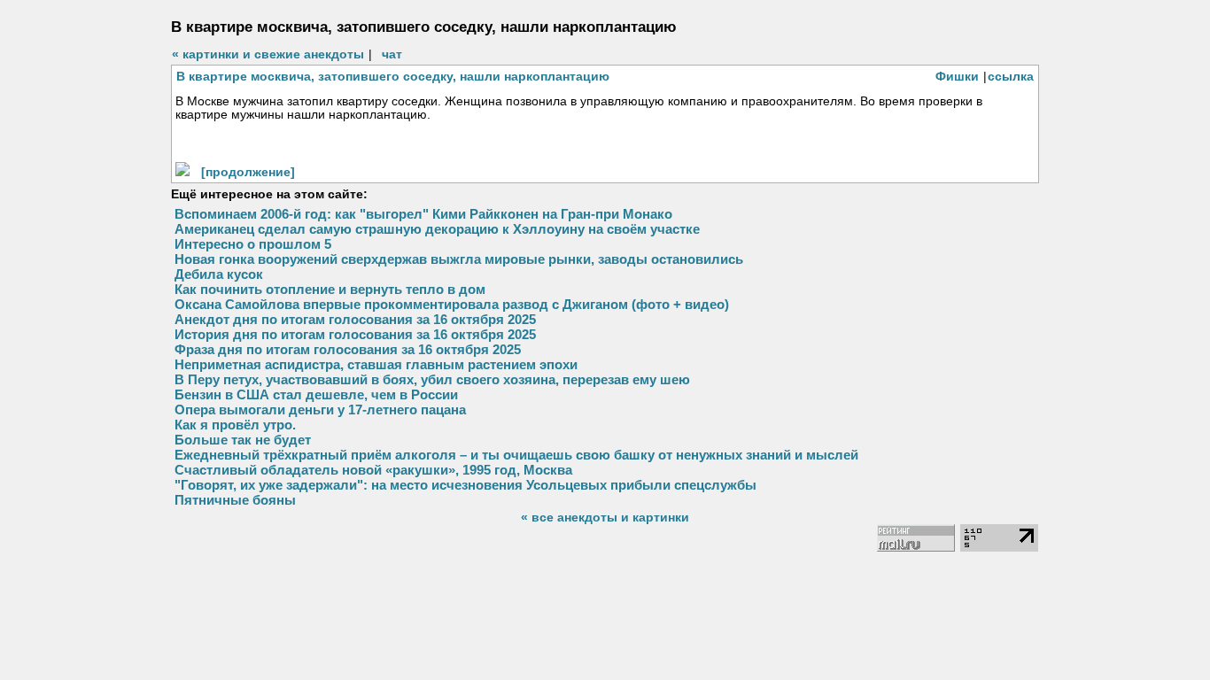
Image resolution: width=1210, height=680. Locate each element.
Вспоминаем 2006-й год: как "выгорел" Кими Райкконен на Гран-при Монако (423, 213)
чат (392, 54)
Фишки (957, 76)
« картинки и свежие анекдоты (268, 54)
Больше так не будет (243, 439)
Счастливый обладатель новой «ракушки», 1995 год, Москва (373, 469)
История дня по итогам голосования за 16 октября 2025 (355, 334)
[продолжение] (248, 172)
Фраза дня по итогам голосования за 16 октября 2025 (348, 349)
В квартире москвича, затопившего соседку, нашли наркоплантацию (392, 76)
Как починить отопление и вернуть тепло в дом (330, 289)
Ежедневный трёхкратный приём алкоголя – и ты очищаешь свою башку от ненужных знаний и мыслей (516, 454)
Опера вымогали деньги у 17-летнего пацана (320, 409)
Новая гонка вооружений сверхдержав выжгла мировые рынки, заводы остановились (459, 259)
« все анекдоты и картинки (605, 517)
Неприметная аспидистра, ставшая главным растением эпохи (376, 364)
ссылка (1011, 76)
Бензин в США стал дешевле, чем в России (316, 394)
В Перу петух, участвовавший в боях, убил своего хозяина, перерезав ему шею (432, 379)
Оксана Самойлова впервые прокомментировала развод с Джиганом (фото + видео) (452, 304)
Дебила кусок (219, 274)
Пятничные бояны (235, 499)
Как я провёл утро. (235, 424)
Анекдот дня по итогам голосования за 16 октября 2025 (355, 319)
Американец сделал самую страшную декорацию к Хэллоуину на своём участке (437, 228)
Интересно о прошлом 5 (253, 243)
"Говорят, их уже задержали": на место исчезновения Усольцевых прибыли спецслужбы (465, 484)
